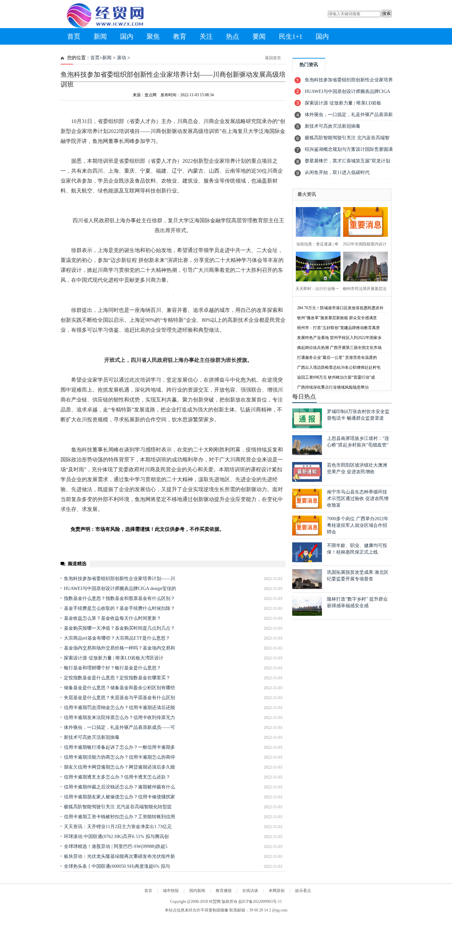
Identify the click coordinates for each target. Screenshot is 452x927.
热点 (232, 36)
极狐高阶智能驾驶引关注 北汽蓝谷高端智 (347, 137)
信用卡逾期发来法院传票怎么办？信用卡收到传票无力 (119, 717)
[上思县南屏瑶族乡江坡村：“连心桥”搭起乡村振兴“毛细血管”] (307, 453)
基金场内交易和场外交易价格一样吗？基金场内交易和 (119, 648)
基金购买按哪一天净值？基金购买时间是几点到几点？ (119, 628)
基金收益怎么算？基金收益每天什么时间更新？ (112, 618)
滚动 (121, 57)
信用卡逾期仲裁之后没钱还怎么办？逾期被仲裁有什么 (119, 786)
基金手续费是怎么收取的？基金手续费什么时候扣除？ (119, 608)
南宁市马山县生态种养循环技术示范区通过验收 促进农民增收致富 (357, 498)
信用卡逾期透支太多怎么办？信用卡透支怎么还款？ (117, 777)
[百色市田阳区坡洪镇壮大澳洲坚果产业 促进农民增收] (307, 480)
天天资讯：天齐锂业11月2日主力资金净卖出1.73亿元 (118, 826)
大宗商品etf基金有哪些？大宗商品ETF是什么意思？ (117, 638)
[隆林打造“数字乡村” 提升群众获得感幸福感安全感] (307, 614)
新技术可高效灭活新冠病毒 (91, 737)
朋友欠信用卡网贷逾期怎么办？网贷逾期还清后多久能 (119, 767)
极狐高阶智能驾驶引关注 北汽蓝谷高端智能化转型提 (118, 806)
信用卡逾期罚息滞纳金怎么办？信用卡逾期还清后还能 (119, 707)
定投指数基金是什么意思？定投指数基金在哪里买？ (117, 677)
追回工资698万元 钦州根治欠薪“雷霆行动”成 (336, 377)
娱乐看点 (303, 890)
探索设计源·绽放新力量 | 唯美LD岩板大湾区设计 (113, 657)
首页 (73, 36)
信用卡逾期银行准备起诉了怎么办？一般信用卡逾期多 (119, 747)
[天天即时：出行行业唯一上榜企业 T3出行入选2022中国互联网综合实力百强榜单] (316, 265)
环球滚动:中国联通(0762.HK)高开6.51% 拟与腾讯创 (116, 836)
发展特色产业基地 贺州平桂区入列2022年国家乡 (339, 337)
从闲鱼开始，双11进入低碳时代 (337, 172)
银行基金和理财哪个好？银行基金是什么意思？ (112, 667)
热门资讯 (308, 64)
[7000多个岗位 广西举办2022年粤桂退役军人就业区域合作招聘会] (307, 533)
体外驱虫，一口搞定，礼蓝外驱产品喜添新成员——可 (119, 727)
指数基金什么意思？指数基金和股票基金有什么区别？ (119, 598)
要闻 (259, 36)
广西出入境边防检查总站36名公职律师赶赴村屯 (339, 367)
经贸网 (215, 901)
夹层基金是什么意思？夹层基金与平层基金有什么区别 (119, 697)
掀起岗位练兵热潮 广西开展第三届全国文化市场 (339, 347)
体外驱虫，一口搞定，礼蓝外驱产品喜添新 (349, 114)
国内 (126, 36)
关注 (206, 36)
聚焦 (153, 36)
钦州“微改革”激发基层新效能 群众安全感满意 (337, 318)
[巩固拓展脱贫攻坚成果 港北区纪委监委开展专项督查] (307, 587)
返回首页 (273, 58)
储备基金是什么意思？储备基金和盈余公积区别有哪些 (119, 687)
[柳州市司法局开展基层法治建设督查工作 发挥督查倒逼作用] (363, 265)
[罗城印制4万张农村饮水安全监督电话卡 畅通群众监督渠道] (307, 426)
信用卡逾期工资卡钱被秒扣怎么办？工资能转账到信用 (119, 816)
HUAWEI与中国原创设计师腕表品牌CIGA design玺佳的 (120, 588)
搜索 (386, 13)
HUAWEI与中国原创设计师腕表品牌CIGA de (347, 93)
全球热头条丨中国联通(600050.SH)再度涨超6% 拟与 (117, 866)
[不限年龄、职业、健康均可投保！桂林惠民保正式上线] (307, 560)
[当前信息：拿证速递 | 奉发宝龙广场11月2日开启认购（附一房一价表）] (316, 221)
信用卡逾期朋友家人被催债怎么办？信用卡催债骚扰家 (119, 796)
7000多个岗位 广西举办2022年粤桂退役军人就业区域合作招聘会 (357, 525)
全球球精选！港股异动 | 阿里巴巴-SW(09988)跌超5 (115, 846)
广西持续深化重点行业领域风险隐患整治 (333, 387)
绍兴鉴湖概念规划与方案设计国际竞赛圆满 (349, 149)
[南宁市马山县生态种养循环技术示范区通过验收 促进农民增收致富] (307, 507)
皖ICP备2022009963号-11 (260, 901)
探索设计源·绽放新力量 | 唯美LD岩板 (343, 103)
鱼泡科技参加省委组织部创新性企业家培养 (349, 79)
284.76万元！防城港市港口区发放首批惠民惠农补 (340, 308)
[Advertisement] (173, 887)
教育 (179, 36)
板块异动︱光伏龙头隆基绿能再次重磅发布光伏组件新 (119, 856)
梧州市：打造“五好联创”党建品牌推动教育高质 (338, 327)
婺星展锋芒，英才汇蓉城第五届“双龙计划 (347, 160)
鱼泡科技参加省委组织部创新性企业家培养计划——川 (119, 578)
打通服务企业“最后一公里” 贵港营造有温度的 (337, 357)
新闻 (100, 36)
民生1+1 (290, 36)
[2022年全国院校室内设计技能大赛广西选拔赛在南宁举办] (363, 221)
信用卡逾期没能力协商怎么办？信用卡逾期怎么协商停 (119, 757)
